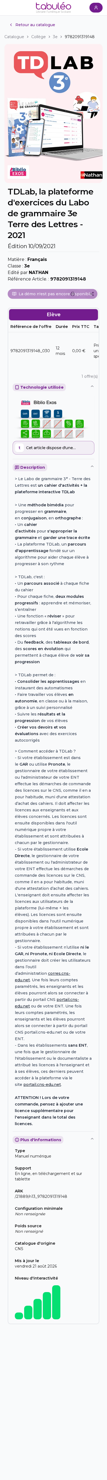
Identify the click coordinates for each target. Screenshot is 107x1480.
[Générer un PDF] (72, 294)
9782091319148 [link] (80, 36)
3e (55, 36)
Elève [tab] (54, 315)
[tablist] (53, 314)
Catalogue (14, 36)
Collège (38, 36)
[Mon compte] (96, 8)
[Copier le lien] (92, 294)
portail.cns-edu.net (42, 1084)
